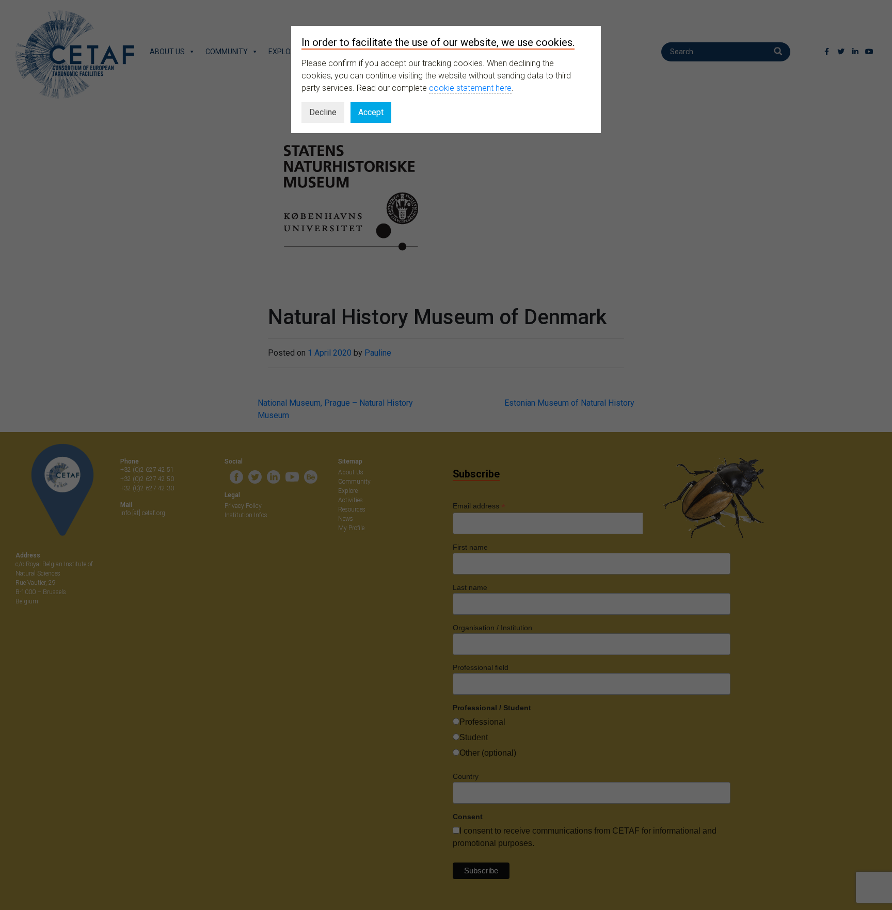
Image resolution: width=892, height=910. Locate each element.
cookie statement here (470, 88)
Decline (323, 112)
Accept (371, 112)
